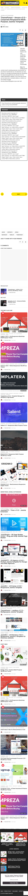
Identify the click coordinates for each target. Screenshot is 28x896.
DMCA (2, 891)
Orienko (11, 481)
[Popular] (3, 313)
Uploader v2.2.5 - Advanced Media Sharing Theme (17, 301)
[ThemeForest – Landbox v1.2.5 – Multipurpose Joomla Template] (14, 600)
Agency (10, 557)
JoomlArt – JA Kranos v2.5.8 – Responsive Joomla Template (12, 586)
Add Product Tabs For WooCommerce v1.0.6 (13, 729)
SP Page (7, 532)
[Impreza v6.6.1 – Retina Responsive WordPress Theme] (14, 353)
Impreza (7, 816)
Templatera (3, 394)
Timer (20, 508)
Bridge (7, 667)
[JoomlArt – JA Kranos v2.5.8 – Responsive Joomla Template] (14, 575)
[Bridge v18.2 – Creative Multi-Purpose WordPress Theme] (14, 656)
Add (10, 727)
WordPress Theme (4, 452)
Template (12, 234)
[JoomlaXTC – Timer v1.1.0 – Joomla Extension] (14, 500)
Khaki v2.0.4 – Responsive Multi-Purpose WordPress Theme (12, 454)
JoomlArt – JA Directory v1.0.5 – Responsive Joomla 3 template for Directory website (13, 636)
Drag (14, 531)
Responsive (4, 234)
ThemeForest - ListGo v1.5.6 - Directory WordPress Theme (15, 290)
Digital (7, 481)
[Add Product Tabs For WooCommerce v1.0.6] (14, 717)
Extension (11, 508)
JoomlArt (16, 583)
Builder (10, 531)
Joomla (16, 232)
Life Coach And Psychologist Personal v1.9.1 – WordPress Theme (13, 759)
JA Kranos (11, 583)
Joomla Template (12, 607)
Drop (17, 531)
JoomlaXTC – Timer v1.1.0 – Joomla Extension (13, 511)
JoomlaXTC (16, 508)
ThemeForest (19, 234)
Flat (15, 333)
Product (13, 727)
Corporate (10, 232)
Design (14, 557)
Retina (16, 816)
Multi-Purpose (9, 423)
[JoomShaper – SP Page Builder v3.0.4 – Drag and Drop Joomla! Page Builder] (14, 524)
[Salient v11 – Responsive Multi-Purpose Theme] (14, 412)
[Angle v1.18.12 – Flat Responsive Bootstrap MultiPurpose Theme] (14, 322)
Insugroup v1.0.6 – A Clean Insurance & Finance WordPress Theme (14, 789)
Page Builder (15, 393)
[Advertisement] (10, 57)
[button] (24, 3)
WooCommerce (4, 482)
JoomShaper (3, 532)
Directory (11, 632)
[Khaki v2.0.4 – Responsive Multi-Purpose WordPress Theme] (14, 440)
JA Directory (16, 632)
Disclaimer (15, 891)
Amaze (3, 232)
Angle (7, 333)
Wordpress (3, 333)
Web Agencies (3, 558)
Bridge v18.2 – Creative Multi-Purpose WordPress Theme (11, 670)
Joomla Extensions (7, 15)
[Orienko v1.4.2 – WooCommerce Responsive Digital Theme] (14, 471)
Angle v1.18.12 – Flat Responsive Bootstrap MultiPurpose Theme (12, 337)
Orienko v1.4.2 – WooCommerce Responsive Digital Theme (13, 485)
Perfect (23, 557)
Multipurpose (19, 333)
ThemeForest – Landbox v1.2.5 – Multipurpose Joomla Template (12, 611)
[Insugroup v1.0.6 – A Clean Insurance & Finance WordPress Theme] (14, 775)
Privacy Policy (7, 891)
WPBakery (8, 394)
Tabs (16, 727)
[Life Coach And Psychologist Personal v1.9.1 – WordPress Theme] (14, 745)
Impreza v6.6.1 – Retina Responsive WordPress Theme (14, 366)
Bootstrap (11, 333)
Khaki (7, 451)
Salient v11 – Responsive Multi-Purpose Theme (14, 425)
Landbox (19, 607)
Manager (11, 393)
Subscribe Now (14, 883)
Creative (11, 667)
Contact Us (21, 891)
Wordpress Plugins (4, 393)
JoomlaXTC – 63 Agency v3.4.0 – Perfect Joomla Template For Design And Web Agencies (14, 561)
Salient (19, 423)
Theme (7, 334)
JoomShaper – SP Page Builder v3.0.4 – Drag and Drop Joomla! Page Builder (14, 536)
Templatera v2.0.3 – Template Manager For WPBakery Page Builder (13, 396)
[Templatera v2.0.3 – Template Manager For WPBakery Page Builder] (14, 382)
